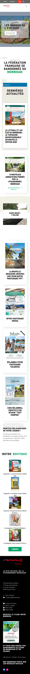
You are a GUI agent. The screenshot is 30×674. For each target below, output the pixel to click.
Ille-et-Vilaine (21, 657)
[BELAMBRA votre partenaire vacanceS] (15, 345)
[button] (23, 1)
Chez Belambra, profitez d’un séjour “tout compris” (15, 411)
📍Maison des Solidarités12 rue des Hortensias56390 (10, 587)
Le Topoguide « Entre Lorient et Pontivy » (15, 543)
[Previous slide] (2, 34)
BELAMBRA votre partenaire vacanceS (15, 364)
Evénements (16, 110)
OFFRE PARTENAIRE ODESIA (15, 319)
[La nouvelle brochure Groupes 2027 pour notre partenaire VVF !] (15, 256)
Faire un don (20, 2)
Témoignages (15, 162)
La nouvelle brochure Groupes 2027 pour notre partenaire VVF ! (15, 275)
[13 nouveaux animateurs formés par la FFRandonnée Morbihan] (15, 164)
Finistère (14, 657)
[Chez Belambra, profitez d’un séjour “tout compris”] (15, 391)
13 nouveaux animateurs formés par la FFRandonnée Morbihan (15, 179)
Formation (15, 160)
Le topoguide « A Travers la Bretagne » (15, 528)
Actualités (15, 108)
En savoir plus (10, 33)
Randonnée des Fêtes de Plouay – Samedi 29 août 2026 (13, 134)
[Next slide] (28, 34)
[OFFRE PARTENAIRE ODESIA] (15, 302)
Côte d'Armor (7, 657)
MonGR (5, 1)
